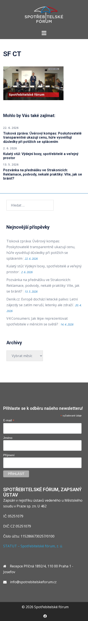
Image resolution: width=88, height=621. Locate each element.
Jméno (7, 437)
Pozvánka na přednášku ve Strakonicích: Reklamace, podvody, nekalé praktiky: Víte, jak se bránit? (42, 174)
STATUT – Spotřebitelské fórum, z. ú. (33, 546)
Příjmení (9, 455)
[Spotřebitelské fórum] (43, 14)
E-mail (8, 420)
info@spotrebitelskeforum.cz (33, 582)
